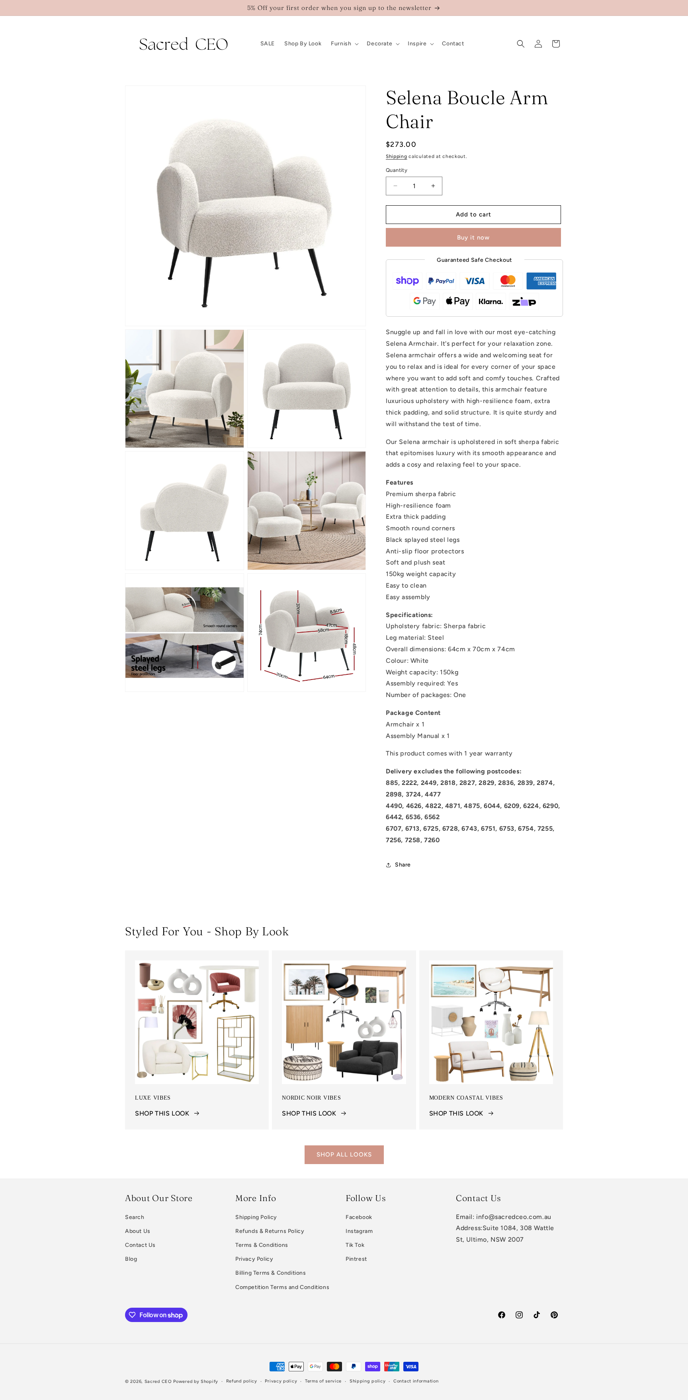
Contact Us (140, 1245)
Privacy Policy (254, 1259)
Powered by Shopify (195, 1381)
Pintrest (356, 1259)
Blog (131, 1259)
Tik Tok (355, 1245)
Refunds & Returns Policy (269, 1231)
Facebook (359, 1217)
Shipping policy (368, 1381)
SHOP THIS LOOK (162, 1113)
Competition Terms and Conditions (282, 1287)
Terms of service (323, 1381)
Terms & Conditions (261, 1245)
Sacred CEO (158, 1381)
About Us (137, 1231)
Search (135, 1217)
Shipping (396, 156)
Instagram (359, 1231)
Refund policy (241, 1381)
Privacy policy (281, 1381)
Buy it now (473, 237)
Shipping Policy (256, 1217)
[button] (344, 43)
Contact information (415, 1381)
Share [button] (403, 864)
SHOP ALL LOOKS (344, 1154)
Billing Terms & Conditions (270, 1273)
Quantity (396, 170)
